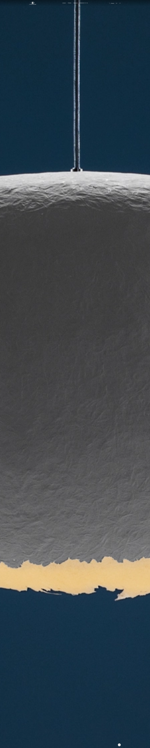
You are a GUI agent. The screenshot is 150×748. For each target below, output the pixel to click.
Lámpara (112, 3)
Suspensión (75, 3)
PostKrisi (69, 3)
